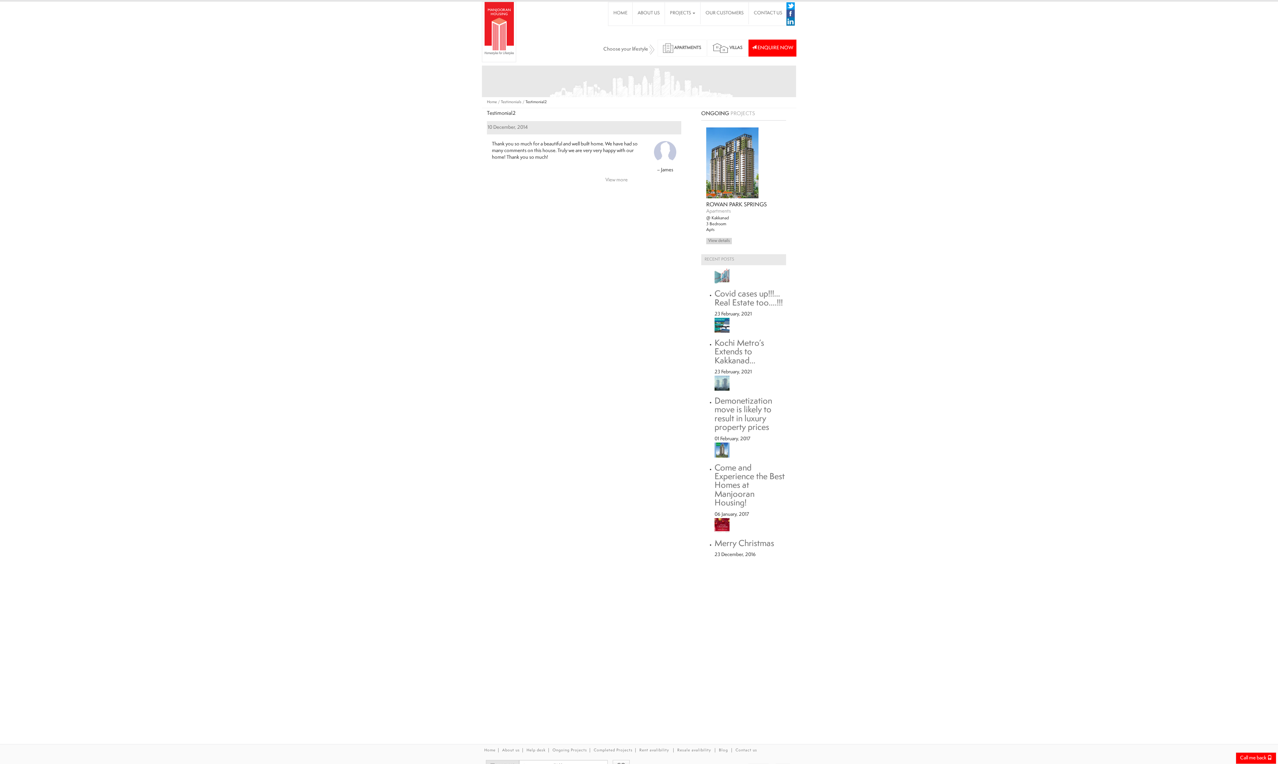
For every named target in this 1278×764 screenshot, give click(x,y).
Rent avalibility (655, 750)
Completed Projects (613, 750)
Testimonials (511, 102)
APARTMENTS (687, 48)
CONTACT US (768, 13)
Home (492, 102)
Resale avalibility (694, 750)
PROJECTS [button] (681, 13)
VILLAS (736, 48)
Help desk (536, 750)
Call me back (1253, 758)
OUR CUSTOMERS (725, 13)
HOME (620, 13)
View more (616, 180)
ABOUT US (649, 13)
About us (511, 750)
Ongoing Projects (569, 750)
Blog (723, 750)
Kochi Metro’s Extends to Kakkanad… (739, 352)
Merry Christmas (744, 544)
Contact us (746, 750)
